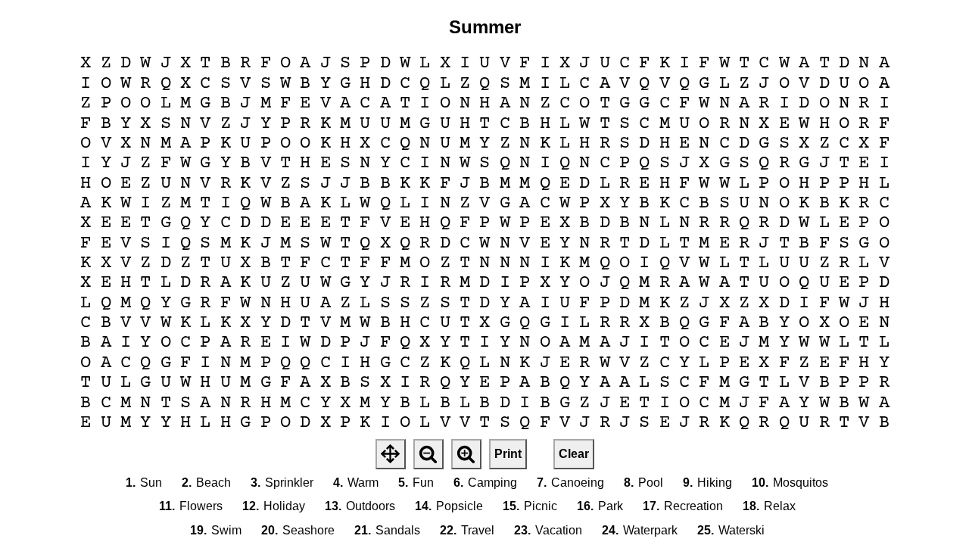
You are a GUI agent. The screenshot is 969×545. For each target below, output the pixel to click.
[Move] (390, 454)
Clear (574, 453)
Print (508, 453)
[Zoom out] (428, 454)
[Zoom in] (466, 454)
